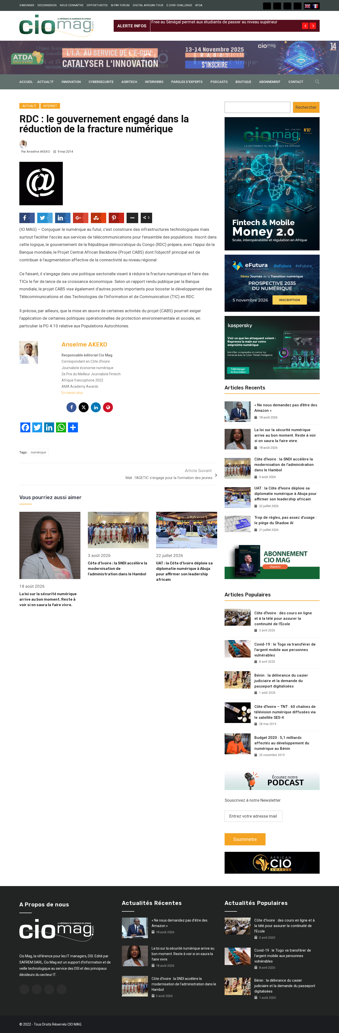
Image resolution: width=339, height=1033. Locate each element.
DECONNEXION (47, 5)
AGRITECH (129, 82)
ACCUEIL (26, 82)
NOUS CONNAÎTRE (71, 5)
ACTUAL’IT (45, 82)
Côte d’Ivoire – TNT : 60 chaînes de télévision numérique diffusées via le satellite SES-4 (285, 712)
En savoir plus (72, 393)
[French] (316, 5)
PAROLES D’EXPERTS (187, 82)
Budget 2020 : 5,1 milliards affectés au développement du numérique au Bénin (281, 743)
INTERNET (50, 106)
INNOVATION (71, 82)
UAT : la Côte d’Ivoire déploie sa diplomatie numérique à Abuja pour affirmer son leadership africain (285, 493)
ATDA (198, 5)
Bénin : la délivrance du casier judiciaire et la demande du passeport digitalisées (281, 681)
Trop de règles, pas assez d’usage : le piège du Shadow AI (285, 520)
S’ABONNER (26, 5)
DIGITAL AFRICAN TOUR (148, 5)
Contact (295, 82)
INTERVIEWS (154, 82)
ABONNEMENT (269, 82)
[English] (308, 5)
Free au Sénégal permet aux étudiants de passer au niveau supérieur (214, 21)
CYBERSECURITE (101, 82)
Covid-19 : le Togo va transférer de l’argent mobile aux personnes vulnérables (285, 649)
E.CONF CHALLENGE (179, 5)
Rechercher (306, 107)
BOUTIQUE (243, 82)
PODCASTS (219, 82)
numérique (38, 452)
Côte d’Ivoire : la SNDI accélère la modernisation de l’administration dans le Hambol (117, 568)
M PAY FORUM (120, 5)
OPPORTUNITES (97, 5)
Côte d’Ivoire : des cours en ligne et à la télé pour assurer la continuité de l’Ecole (283, 618)
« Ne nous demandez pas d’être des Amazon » (285, 408)
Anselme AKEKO (38, 151)
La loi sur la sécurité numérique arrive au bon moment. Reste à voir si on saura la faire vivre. (48, 599)
